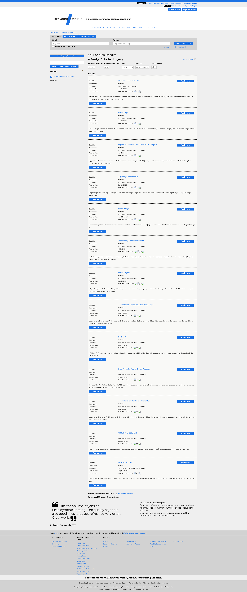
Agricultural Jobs (83, 546)
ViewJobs (138, 63)
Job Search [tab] (56, 36)
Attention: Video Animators (128, 80)
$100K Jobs (81, 543)
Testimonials (131, 541)
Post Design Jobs (135, 28)
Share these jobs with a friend (64, 76)
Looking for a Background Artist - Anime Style (136, 305)
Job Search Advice (133, 544)
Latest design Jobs (58, 546)
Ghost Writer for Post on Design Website (134, 369)
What (54, 40)
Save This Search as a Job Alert (64, 66)
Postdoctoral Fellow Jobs (86, 569)
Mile (123, 63)
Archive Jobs (178, 541)
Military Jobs (81, 564)
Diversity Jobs (82, 551)
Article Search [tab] (70, 36)
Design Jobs (54, 32)
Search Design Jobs (95, 28)
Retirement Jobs (83, 571)
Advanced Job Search (158, 541)
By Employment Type (111, 63)
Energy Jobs (81, 556)
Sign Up (106, 541)
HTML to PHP (123, 337)
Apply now (185, 81)
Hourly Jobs (81, 561)
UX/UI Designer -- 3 (125, 273)
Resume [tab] (91, 36)
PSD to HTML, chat (125, 462)
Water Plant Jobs (83, 574)
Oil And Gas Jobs (83, 566)
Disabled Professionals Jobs (86, 548)
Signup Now (189, 9)
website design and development (131, 241)
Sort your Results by (95, 63)
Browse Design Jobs (116, 28)
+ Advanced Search (179, 47)
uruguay (167, 47)
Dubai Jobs (81, 553)
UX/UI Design (123, 113)
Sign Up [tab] (83, 36)
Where (116, 40)
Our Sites (55, 544)
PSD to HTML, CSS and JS (127, 433)
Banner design (123, 209)
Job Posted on (156, 63)
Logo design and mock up (128, 177)
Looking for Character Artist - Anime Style (134, 401)
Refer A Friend (151, 28)
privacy (56, 533)
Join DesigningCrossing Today (67, 56)
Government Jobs (83, 558)
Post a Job (174, 9)
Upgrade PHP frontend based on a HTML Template (137, 145)
